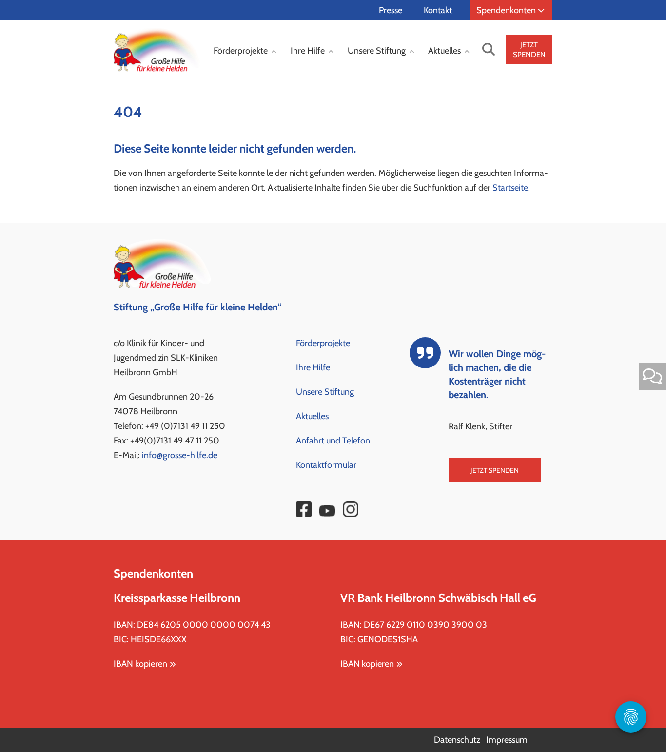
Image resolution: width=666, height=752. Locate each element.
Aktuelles (444, 50)
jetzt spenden (529, 49)
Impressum (507, 739)
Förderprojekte (241, 50)
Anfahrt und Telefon (333, 440)
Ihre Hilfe (308, 50)
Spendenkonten (506, 10)
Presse (390, 10)
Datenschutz (457, 739)
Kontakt (438, 10)
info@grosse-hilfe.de (179, 455)
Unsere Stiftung (377, 50)
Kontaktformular (326, 465)
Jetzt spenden (494, 470)
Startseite (510, 187)
